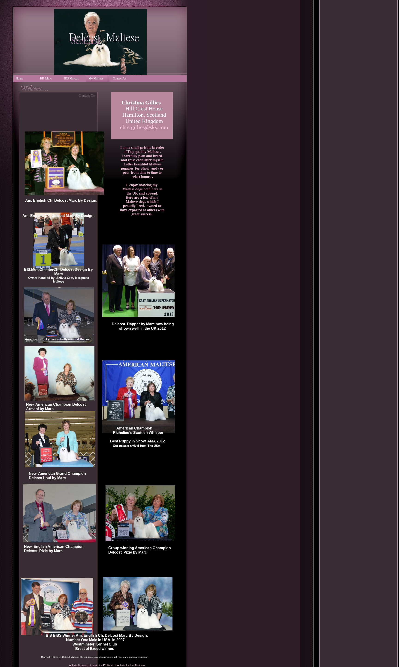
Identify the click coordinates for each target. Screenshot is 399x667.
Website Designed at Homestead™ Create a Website (97, 665)
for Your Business (135, 665)
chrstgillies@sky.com (144, 127)
